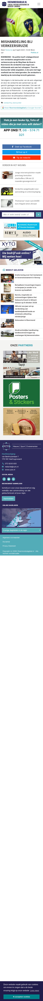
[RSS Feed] (13, 479)
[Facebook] (4, 479)
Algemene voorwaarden (11, 537)
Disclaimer (6, 542)
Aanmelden (8, 498)
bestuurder (17, 103)
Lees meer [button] (34, 991)
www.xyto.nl (10, 470)
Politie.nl (34, 53)
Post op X (22, 152)
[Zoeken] (38, 214)
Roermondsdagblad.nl (17, 2)
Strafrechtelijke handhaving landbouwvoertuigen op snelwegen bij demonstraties (27, 332)
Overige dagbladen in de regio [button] (15, 530)
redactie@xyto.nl (11, 467)
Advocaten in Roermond (25, 320)
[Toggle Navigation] (39, 4)
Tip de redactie (23, 157)
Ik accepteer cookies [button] (21, 997)
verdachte (8, 103)
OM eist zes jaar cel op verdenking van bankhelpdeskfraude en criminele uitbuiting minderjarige (25, 311)
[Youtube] (9, 479)
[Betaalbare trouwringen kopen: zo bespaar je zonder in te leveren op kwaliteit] (7, 288)
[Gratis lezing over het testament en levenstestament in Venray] (7, 278)
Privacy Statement (9, 546)
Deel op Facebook (23, 146)
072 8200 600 (11, 464)
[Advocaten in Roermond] (7, 323)
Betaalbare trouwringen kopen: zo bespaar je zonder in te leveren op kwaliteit (28, 287)
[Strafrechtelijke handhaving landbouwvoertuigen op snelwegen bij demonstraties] (7, 333)
